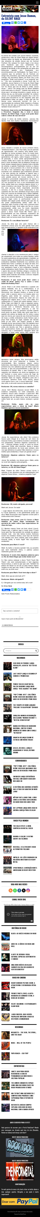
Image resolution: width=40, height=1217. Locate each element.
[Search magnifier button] (36, 650)
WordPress (23, 1214)
